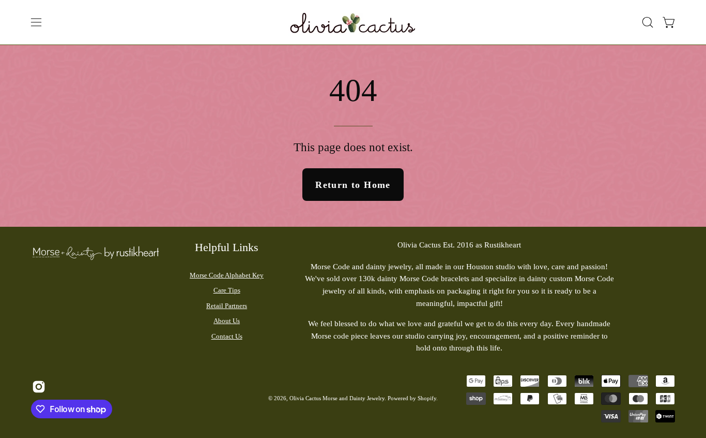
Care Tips (226, 290)
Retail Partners (226, 306)
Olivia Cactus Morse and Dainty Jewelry (337, 398)
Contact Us (226, 336)
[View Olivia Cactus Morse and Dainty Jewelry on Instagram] (37, 387)
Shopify (427, 398)
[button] (647, 22)
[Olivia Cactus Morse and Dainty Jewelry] (353, 22)
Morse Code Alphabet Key (227, 275)
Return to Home (352, 185)
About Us (226, 321)
